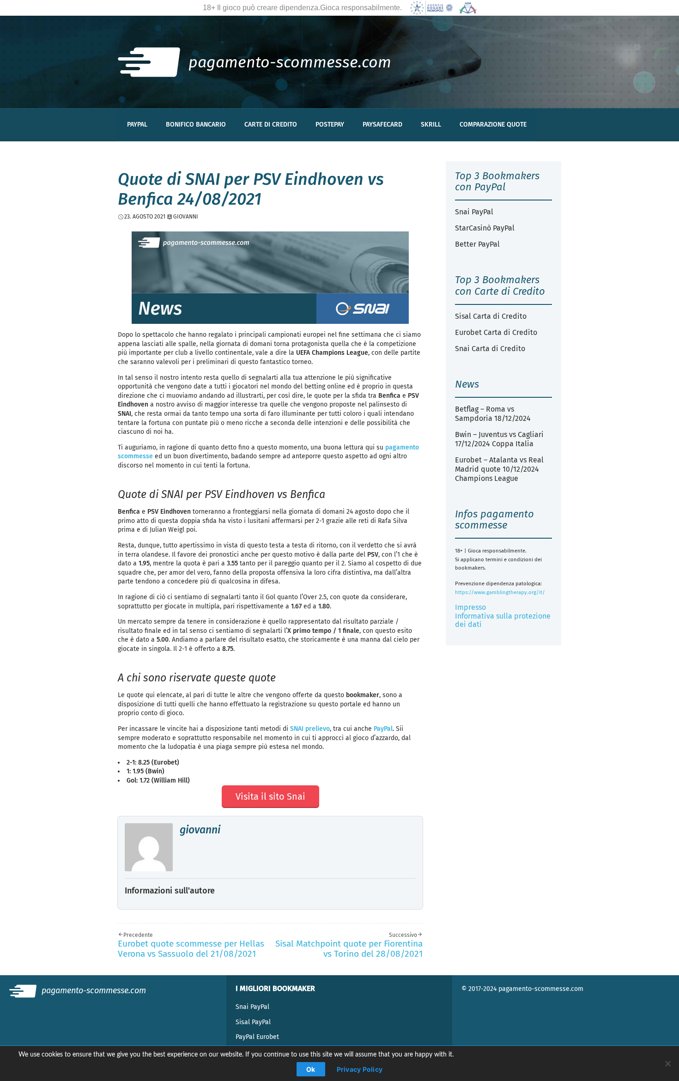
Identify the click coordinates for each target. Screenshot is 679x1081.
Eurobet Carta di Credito (496, 332)
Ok (310, 1069)
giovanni (200, 829)
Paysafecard (382, 124)
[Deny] (667, 1063)
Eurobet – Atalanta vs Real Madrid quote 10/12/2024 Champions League (499, 469)
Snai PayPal (474, 211)
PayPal (137, 124)
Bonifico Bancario (196, 124)
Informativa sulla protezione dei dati (503, 620)
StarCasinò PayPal (485, 228)
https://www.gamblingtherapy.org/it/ (500, 592)
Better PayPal (477, 244)
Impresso (470, 607)
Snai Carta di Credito (490, 348)
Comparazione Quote (493, 124)
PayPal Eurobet (257, 1037)
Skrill (431, 124)
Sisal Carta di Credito (491, 316)
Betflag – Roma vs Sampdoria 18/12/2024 (493, 414)
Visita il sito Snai (270, 796)
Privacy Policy (360, 1069)
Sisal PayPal (253, 1022)
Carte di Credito (270, 124)
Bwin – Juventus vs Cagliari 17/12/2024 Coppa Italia (499, 439)
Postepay (329, 124)
